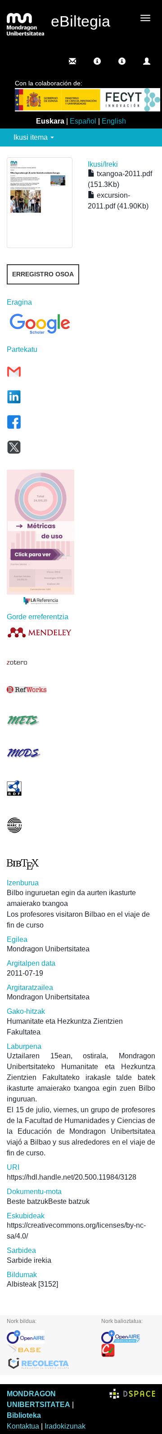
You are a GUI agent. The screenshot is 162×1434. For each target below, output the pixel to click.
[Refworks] (40, 689)
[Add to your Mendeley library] (40, 632)
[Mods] (40, 753)
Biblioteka (24, 1415)
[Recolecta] (47, 1364)
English (114, 121)
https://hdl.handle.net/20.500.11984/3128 (71, 1177)
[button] (97, 61)
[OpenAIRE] (47, 1337)
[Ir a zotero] (40, 662)
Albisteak (21, 1284)
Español (83, 121)
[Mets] (40, 720)
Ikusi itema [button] (32, 137)
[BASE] (47, 1350)
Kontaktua (23, 1426)
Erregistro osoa (43, 274)
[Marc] (40, 825)
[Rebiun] (128, 1350)
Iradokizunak (65, 1426)
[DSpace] (132, 1394)
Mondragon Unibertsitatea (48, 949)
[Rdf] (40, 788)
